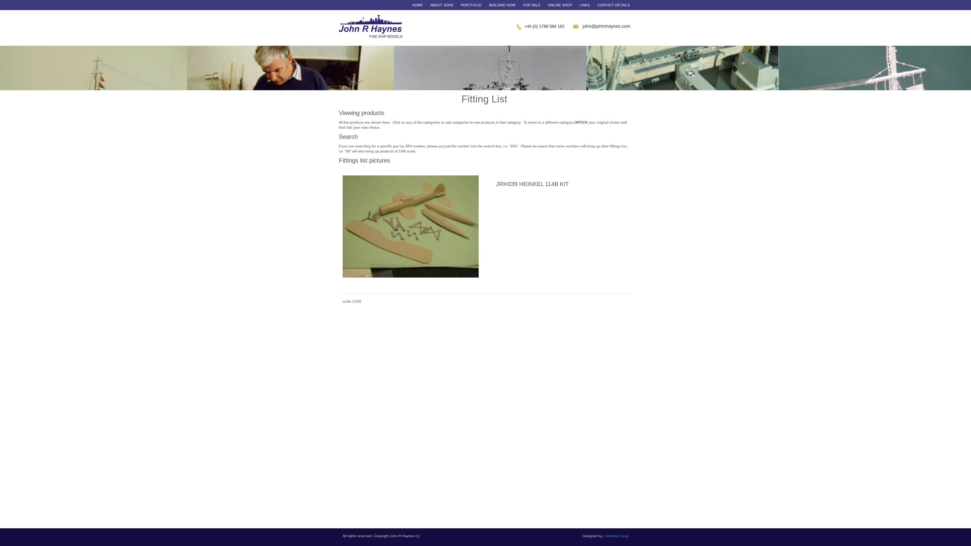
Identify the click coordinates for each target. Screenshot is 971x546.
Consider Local (616, 536)
